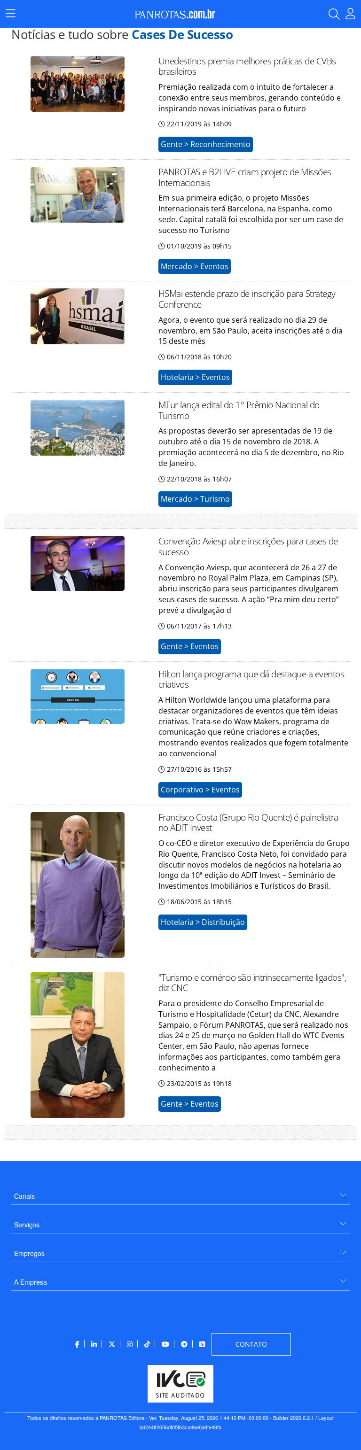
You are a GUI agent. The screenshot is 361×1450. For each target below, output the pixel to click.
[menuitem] (180, 1192)
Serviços (26, 1224)
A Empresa (30, 1282)
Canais (24, 1196)
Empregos (29, 1253)
